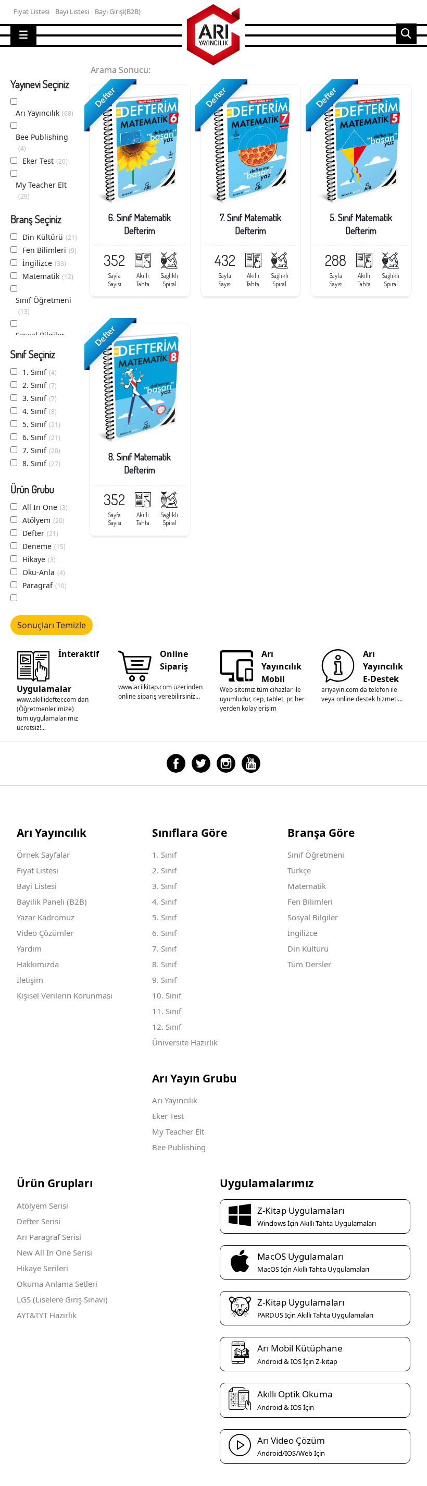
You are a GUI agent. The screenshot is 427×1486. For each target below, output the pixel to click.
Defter (40, 533)
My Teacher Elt (41, 190)
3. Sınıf (39, 398)
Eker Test (45, 161)
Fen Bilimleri (49, 250)
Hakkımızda (38, 964)
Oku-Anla (43, 572)
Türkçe (299, 870)
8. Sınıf (41, 463)
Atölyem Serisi (42, 1205)
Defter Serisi (38, 1221)
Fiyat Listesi (37, 870)
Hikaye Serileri (42, 1268)
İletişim (30, 980)
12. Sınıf (166, 1026)
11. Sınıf (166, 1011)
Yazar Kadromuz (45, 917)
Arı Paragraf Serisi (49, 1237)
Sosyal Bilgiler (312, 917)
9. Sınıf (164, 980)
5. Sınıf (41, 424)
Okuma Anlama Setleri (57, 1283)
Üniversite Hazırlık (185, 1042)
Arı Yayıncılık (44, 113)
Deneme (44, 546)
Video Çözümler (45, 933)
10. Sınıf (166, 995)
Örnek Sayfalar (43, 854)
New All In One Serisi (54, 1252)
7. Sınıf (41, 450)
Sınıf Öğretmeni (43, 305)
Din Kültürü (49, 237)
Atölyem (43, 520)
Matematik (47, 276)
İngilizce (44, 263)
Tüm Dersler (309, 964)
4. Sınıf (39, 411)
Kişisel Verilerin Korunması (64, 995)
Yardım (29, 948)
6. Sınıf (41, 437)
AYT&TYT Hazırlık (47, 1315)
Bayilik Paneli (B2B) (52, 901)
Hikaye (39, 559)
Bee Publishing (42, 142)
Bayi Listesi (37, 886)
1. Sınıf (39, 372)
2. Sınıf (39, 385)
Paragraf (44, 585)
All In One (45, 507)
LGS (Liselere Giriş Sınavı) (62, 1299)
